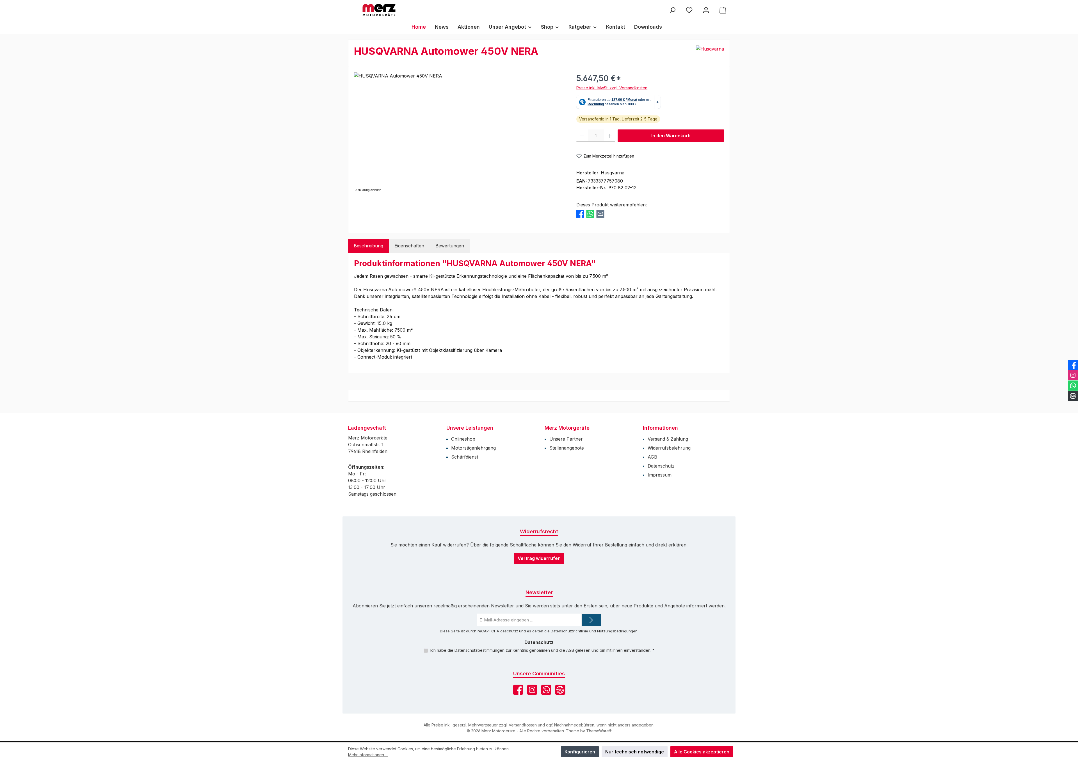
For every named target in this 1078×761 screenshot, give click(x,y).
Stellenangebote (566, 448)
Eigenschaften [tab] (409, 246)
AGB (652, 457)
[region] (459, 132)
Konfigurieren (580, 752)
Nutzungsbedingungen (617, 631)
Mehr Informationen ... (368, 754)
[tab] (368, 246)
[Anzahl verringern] (582, 135)
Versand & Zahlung (668, 439)
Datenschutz (661, 466)
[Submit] (591, 620)
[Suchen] (672, 10)
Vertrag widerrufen (539, 558)
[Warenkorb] (723, 10)
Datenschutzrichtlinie (569, 631)
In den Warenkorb (671, 135)
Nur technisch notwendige (634, 752)
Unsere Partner (566, 439)
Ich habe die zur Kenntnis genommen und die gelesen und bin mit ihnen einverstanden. (542, 650)
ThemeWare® (599, 730)
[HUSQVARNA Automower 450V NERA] (459, 132)
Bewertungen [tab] (449, 246)
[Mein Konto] (706, 10)
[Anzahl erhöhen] (610, 135)
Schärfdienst (464, 457)
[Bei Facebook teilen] (580, 214)
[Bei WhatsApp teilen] (590, 214)
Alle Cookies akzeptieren (701, 752)
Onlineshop (463, 439)
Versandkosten (523, 725)
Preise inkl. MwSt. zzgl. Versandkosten (611, 87)
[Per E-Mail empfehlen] (600, 214)
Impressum (660, 475)
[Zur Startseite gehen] (379, 10)
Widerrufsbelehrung (669, 448)
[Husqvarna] (710, 48)
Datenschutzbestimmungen (479, 650)
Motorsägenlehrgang (473, 448)
